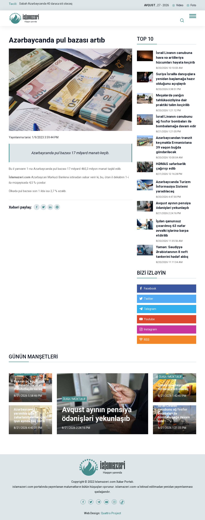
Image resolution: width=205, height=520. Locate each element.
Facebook (150, 288)
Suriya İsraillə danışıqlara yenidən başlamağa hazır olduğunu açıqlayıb (175, 79)
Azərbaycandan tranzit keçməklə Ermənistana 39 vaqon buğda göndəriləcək (174, 145)
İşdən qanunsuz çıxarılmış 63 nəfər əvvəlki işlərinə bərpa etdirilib (172, 228)
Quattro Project (111, 513)
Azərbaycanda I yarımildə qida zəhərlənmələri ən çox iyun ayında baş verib (30, 415)
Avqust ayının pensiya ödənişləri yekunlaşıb (173, 205)
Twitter (148, 298)
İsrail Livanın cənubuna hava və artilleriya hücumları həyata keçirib (175, 57)
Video (179, 5)
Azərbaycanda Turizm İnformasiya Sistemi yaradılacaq (173, 186)
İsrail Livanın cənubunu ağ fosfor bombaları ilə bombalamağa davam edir (176, 121)
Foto (193, 5)
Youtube (149, 319)
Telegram (150, 309)
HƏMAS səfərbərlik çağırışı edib (171, 166)
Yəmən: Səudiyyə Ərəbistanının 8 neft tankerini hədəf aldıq (172, 252)
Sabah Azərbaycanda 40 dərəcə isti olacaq (45, 3)
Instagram (150, 329)
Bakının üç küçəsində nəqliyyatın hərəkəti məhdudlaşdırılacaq (29, 385)
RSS (146, 339)
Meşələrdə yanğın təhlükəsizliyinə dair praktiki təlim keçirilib (173, 100)
